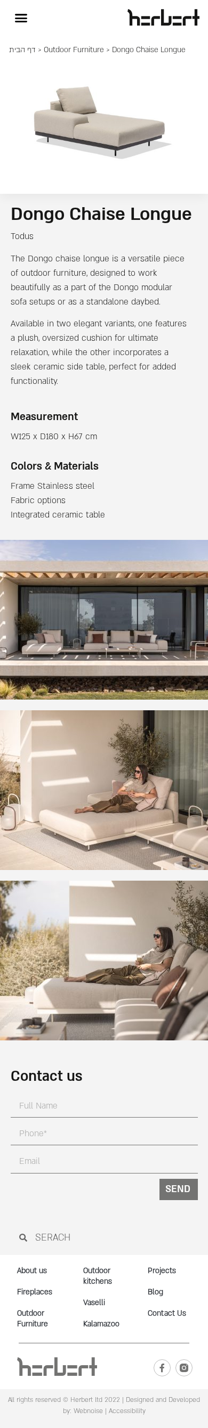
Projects (162, 1271)
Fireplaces (34, 1292)
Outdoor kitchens (97, 1276)
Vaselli (94, 1303)
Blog (155, 1292)
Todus (22, 236)
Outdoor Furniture (74, 50)
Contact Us (167, 1313)
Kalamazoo (101, 1324)
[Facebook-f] (162, 1367)
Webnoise (87, 1411)
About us (32, 1271)
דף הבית (22, 50)
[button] (21, 18)
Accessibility (127, 1411)
